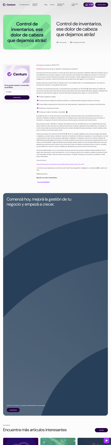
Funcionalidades (43, 182)
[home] (9, 4)
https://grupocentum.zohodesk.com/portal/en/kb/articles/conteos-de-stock (60, 164)
